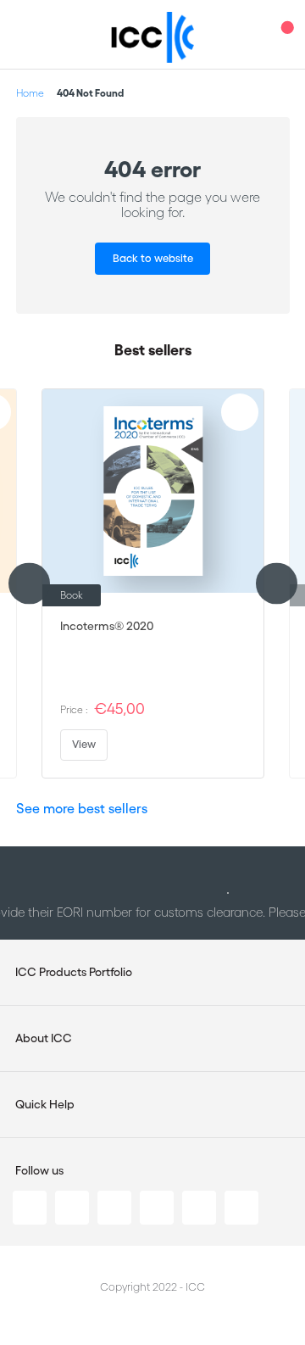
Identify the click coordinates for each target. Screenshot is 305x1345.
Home (30, 92)
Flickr (241, 1208)
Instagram (157, 1208)
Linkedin (30, 1208)
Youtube (199, 1208)
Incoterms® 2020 (106, 626)
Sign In (250, 34)
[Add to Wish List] (239, 412)
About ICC (43, 1038)
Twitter (72, 1208)
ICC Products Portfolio (73, 972)
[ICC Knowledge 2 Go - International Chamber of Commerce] (153, 37)
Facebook (114, 1208)
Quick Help (45, 1104)
